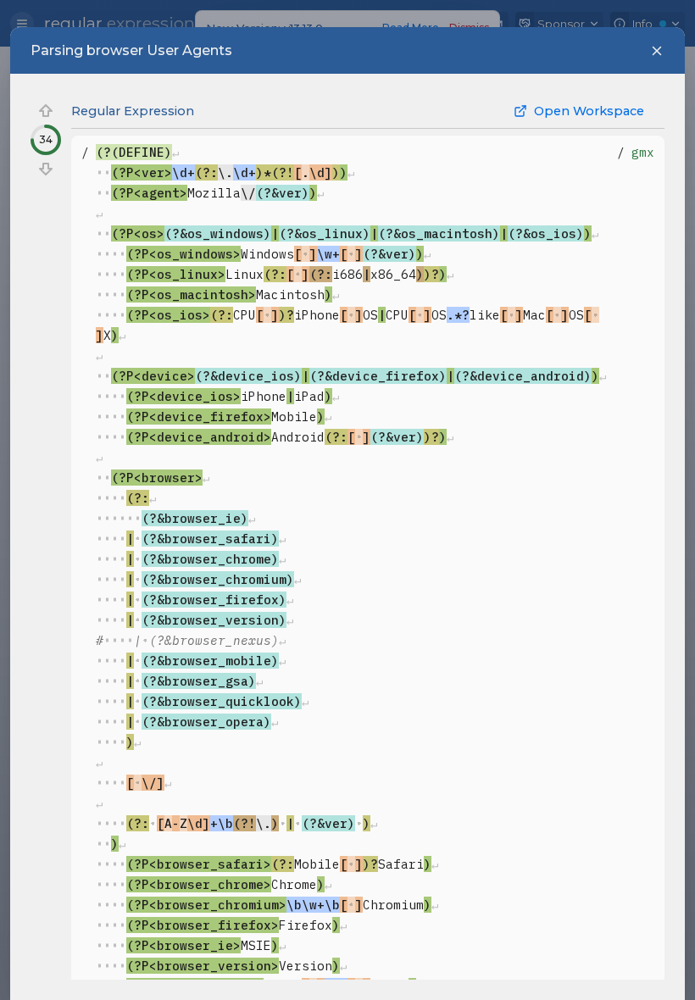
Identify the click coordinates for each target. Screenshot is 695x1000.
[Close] (656, 51)
